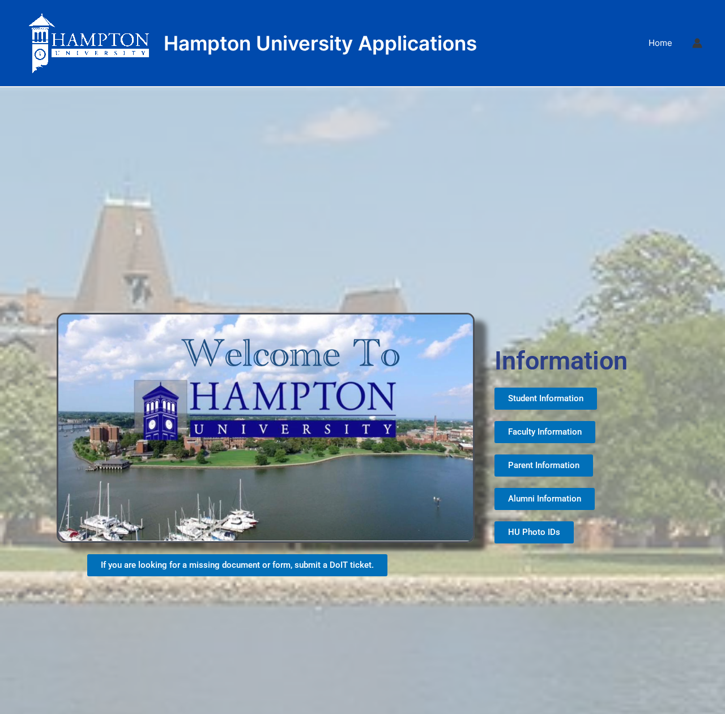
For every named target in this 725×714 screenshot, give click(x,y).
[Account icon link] (697, 43)
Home (660, 42)
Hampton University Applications (320, 43)
